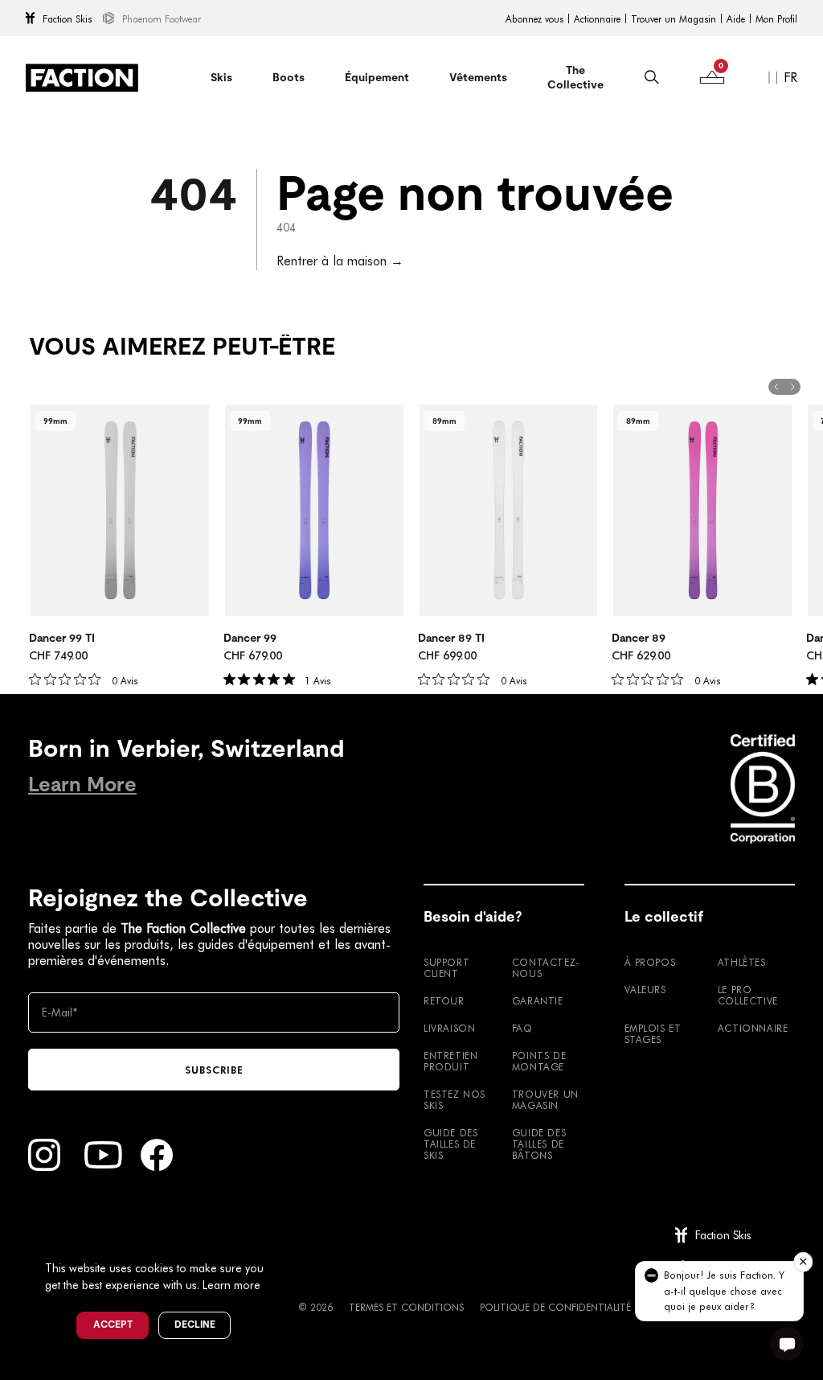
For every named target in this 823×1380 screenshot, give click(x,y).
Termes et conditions (406, 1306)
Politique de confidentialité (555, 1306)
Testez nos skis (454, 1099)
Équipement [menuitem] (377, 77)
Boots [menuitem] (288, 77)
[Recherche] (652, 77)
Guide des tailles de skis (450, 1143)
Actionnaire (597, 18)
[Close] (282, 1242)
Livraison (449, 1027)
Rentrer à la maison (339, 260)
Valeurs (645, 989)
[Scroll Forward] (792, 387)
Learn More (82, 784)
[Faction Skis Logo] (82, 78)
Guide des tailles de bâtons (539, 1143)
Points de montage (539, 1060)
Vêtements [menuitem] (478, 77)
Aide (736, 18)
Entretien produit (450, 1060)
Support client (446, 967)
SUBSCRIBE (214, 1069)
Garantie (537, 1000)
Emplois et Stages (653, 1033)
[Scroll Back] (776, 387)
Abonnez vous (534, 18)
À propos (650, 961)
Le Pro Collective (748, 995)
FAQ (522, 1027)
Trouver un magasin (545, 1099)
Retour (444, 1000)
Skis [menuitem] (221, 77)
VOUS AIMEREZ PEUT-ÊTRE (182, 347)
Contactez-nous (546, 967)
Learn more (231, 1284)
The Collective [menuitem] (575, 77)
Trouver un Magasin (673, 18)
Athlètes (742, 961)
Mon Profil (776, 18)
